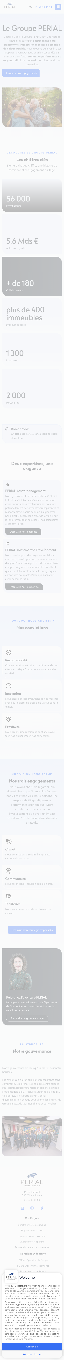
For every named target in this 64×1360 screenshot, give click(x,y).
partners (22, 1285)
